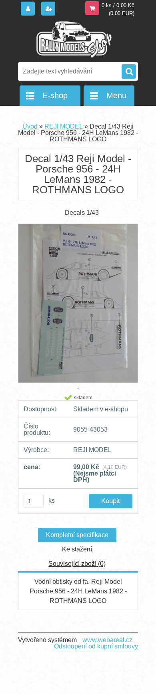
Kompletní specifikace (77, 534)
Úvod (30, 126)
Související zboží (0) (77, 563)
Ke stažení (77, 549)
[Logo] (73, 39)
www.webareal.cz (107, 639)
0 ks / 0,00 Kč (118, 5)
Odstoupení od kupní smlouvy (96, 646)
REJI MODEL (63, 126)
